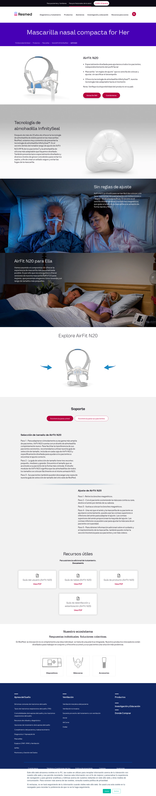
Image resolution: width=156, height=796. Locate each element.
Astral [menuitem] (65, 718)
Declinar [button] (116, 791)
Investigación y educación (97, 15)
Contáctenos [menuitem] (33, 768)
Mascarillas (45, 43)
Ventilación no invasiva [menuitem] (71, 709)
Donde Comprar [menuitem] (123, 713)
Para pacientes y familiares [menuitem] (57, 3)
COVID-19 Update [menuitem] (101, 3)
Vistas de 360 (91, 95)
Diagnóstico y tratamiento (50, 15)
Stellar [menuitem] (65, 727)
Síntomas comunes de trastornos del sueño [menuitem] (30, 704)
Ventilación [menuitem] (68, 697)
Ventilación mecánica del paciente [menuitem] (75, 704)
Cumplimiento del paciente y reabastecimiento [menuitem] (32, 730)
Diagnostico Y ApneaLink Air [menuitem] (24, 734)
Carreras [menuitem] (102, 768)
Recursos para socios (120, 15)
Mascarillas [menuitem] (18, 739)
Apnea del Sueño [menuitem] (22, 697)
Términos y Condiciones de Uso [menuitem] (58, 768)
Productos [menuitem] (120, 697)
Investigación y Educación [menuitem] (127, 706)
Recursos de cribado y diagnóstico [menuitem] (27, 720)
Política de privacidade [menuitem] (84, 768)
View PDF (37, 584)
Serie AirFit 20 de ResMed (60, 43)
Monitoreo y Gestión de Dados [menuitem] (25, 752)
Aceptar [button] (107, 791)
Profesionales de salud (22, 43)
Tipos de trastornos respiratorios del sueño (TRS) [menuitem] (32, 709)
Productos (68, 15)
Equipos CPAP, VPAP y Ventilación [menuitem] (26, 743)
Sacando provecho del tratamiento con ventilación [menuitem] (81, 713)
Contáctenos (111, 95)
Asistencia (80, 15)
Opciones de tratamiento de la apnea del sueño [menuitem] (32, 725)
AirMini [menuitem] (16, 748)
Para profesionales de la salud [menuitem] (80, 3)
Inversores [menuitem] (121, 768)
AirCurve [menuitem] (66, 722)
